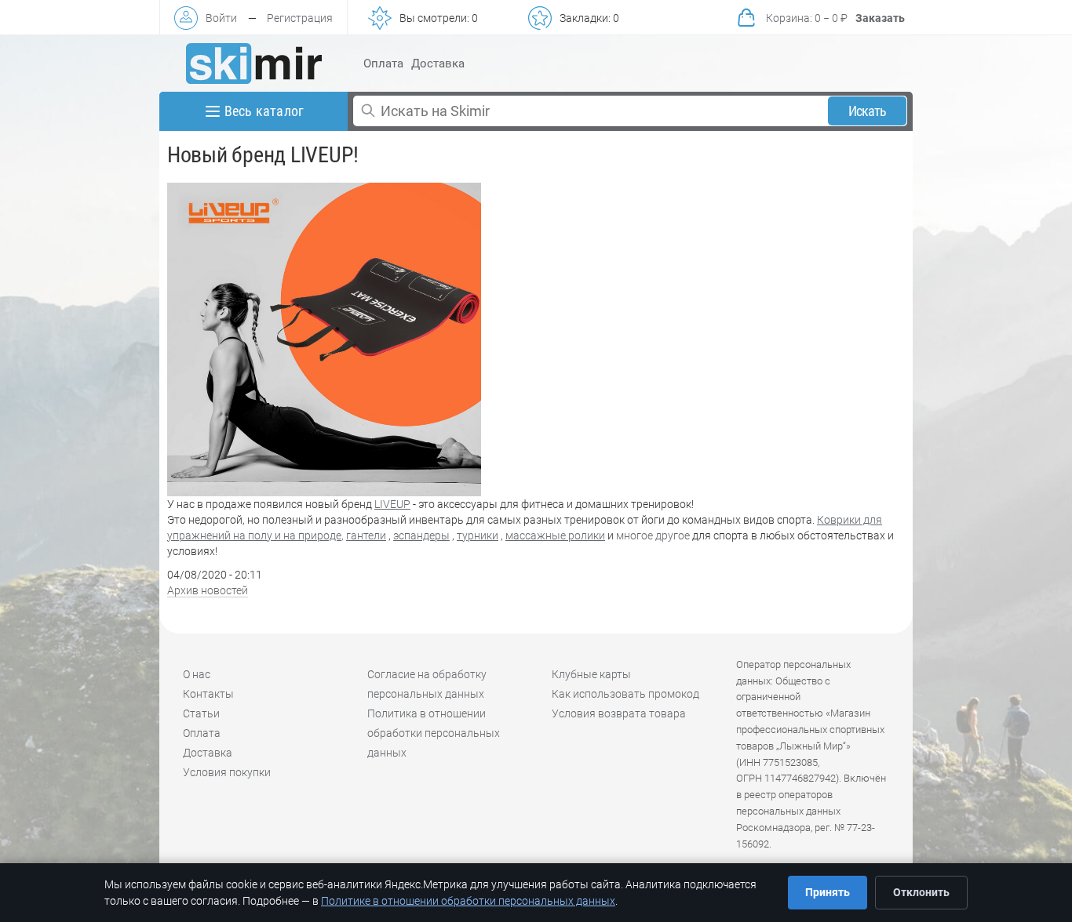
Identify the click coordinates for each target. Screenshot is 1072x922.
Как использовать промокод (625, 694)
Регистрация (300, 18)
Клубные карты (591, 674)
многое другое (653, 535)
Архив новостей (207, 590)
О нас (196, 674)
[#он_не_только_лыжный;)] (254, 63)
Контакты (208, 694)
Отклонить (921, 892)
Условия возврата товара (619, 713)
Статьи (201, 713)
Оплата (383, 63)
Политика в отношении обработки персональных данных (433, 733)
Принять (827, 892)
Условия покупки (227, 772)
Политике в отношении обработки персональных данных (468, 901)
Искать (867, 111)
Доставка (438, 63)
